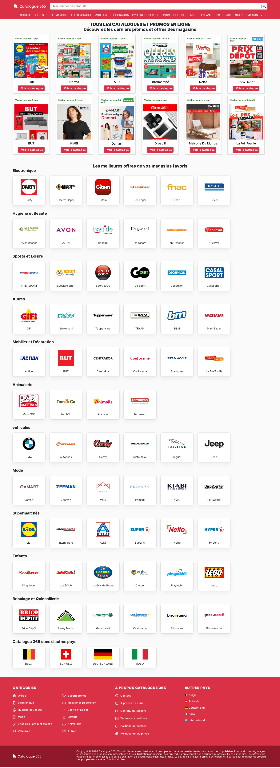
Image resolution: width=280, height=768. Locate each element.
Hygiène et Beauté (145, 15)
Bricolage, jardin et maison (237, 15)
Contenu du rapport (133, 710)
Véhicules (24, 731)
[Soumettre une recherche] (264, 6)
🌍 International (195, 720)
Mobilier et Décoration (112, 15)
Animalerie (74, 723)
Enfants (207, 15)
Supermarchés (57, 15)
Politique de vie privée (134, 733)
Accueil (25, 15)
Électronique (81, 15)
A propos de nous (131, 703)
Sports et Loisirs (174, 15)
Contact (125, 695)
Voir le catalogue (32, 88)
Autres (72, 731)
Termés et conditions (133, 718)
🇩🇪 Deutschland (195, 707)
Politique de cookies (133, 725)
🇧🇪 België (191, 695)
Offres (39, 15)
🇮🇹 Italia (190, 713)
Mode (194, 15)
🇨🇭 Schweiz (192, 701)
